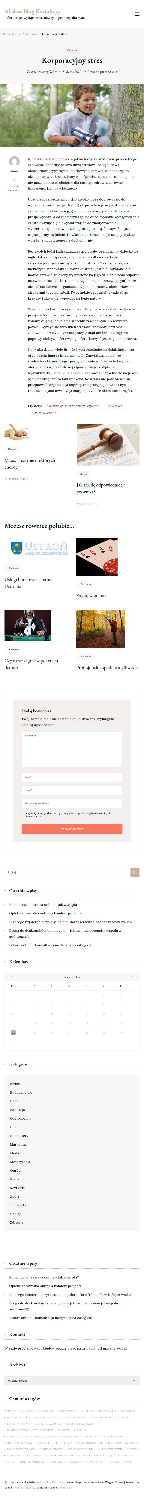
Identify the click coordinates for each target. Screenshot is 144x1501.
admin (14, 171)
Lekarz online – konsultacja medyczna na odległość (51, 945)
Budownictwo (21, 1092)
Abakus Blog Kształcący (32, 11)
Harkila (83, 1417)
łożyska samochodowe (103, 1462)
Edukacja (17, 1110)
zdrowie (127, 1455)
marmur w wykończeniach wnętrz (32, 1436)
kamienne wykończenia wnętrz (30, 1430)
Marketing (18, 1144)
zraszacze (57, 1462)
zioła (11, 1462)
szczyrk (133, 1449)
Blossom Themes (23, 1487)
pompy (68, 1442)
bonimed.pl (46, 1411)
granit (67, 1417)
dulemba (88, 1411)
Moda (14, 1153)
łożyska (75, 1462)
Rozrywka (72, 50)
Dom (14, 1101)
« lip (12, 977)
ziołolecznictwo (32, 1462)
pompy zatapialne (80, 1449)
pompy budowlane (90, 1442)
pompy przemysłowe (21, 1449)
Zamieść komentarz (16, 188)
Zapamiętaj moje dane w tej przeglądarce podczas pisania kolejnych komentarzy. (68, 815)
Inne (13, 1127)
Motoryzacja (20, 1162)
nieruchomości (114, 1436)
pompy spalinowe (51, 1449)
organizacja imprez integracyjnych (72, 406)
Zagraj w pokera (91, 595)
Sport (14, 1196)
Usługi (15, 1214)
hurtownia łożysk (80, 1423)
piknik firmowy (44, 412)
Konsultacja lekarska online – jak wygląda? (44, 904)
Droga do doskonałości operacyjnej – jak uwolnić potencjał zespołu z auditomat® (65, 933)
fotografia (15, 1417)
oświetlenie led (48, 1442)
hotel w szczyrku (49, 1423)
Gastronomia (20, 1118)
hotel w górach (19, 1423)
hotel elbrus (118, 1417)
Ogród (15, 1170)
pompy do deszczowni (123, 1442)
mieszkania (71, 1436)
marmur (80, 1430)
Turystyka (18, 1205)
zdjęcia (111, 1455)
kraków (63, 1430)
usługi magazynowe (72, 1455)
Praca (14, 1179)
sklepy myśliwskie (109, 1449)
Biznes (83, 473)
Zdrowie (12, 449)
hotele (99, 1417)
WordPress (65, 1487)
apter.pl (10, 1411)
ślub (127, 1462)
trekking (14, 1455)
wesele (96, 1455)
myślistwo (91, 1436)
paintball (115, 406)
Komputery (19, 1136)
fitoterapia (107, 1411)
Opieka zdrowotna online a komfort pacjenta (45, 913)
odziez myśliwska (19, 1442)
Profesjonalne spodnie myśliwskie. (107, 667)
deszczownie (67, 1411)
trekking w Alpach (39, 1455)
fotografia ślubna (43, 1417)
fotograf (128, 1411)
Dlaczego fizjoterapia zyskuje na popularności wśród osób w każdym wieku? (71, 922)
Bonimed (27, 1411)
